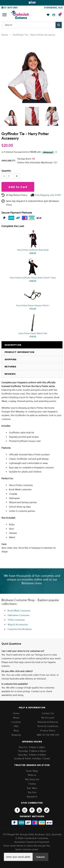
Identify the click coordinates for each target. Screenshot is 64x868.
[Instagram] (24, 810)
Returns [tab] (10, 366)
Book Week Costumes (19, 610)
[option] (32, 2)
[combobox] (32, 25)
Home (4, 34)
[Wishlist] (48, 15)
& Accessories (20, 624)
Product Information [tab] (19, 352)
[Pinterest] (32, 810)
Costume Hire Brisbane (20, 629)
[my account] (54, 15)
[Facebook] (17, 810)
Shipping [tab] (10, 359)
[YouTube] (39, 810)
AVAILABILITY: (8, 160)
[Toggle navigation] (4, 15)
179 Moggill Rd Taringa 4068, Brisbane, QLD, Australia (32, 834)
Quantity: (6, 170)
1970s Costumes (16, 619)
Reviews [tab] (10, 374)
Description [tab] (13, 345)
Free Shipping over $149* (48, 195)
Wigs (10, 624)
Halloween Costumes (18, 615)
